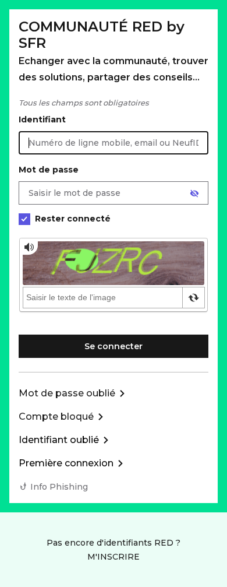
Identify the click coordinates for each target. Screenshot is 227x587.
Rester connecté (73, 218)
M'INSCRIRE (113, 556)
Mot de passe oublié (67, 393)
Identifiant (42, 119)
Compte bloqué (56, 416)
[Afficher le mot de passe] (194, 193)
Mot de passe (49, 169)
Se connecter (113, 346)
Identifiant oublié (59, 439)
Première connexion (66, 463)
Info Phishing (59, 486)
